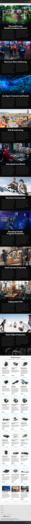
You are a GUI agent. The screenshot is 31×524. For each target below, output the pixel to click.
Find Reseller (27, 7)
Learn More (6, 501)
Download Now (15, 501)
